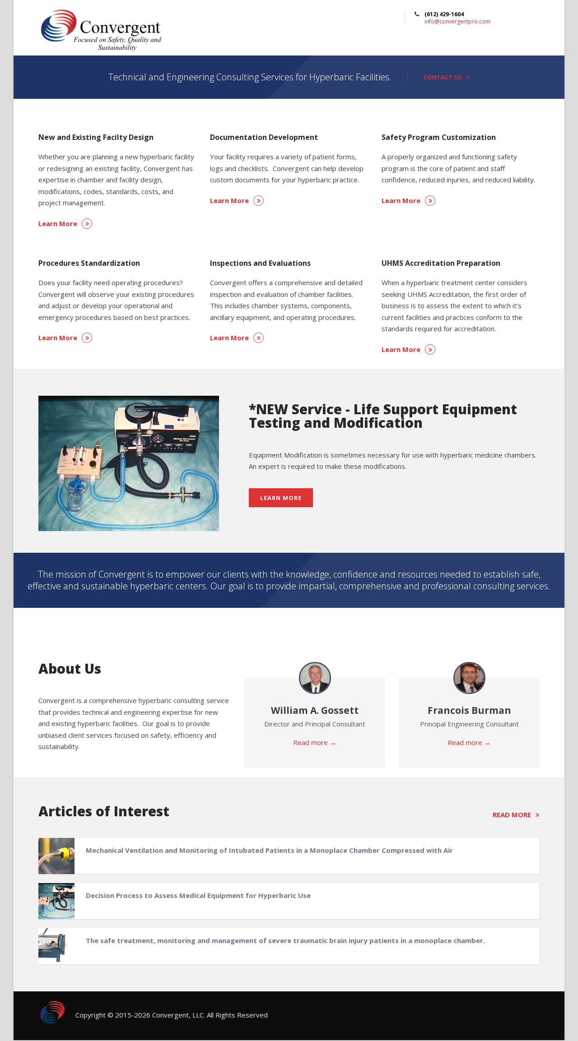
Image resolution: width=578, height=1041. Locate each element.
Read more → (314, 742)
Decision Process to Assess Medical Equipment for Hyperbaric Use (198, 895)
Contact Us (443, 77)
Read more (512, 814)
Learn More (57, 223)
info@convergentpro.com (457, 21)
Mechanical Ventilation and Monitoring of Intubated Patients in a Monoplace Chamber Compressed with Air (269, 850)
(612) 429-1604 (444, 14)
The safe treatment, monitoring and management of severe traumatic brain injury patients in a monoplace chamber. (285, 940)
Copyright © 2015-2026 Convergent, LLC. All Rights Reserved (171, 1014)
